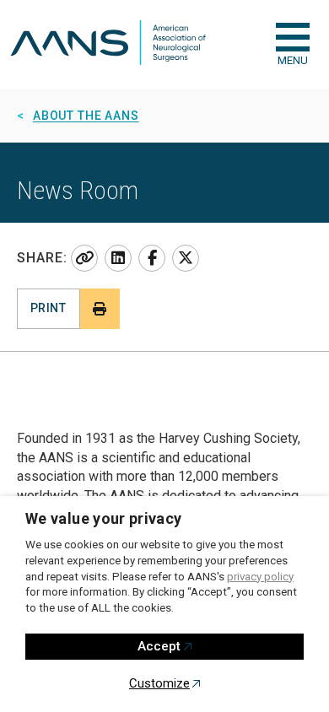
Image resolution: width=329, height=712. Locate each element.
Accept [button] (159, 646)
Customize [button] (159, 683)
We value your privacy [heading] (103, 518)
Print (48, 308)
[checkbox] (293, 37)
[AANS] (108, 44)
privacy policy (260, 576)
